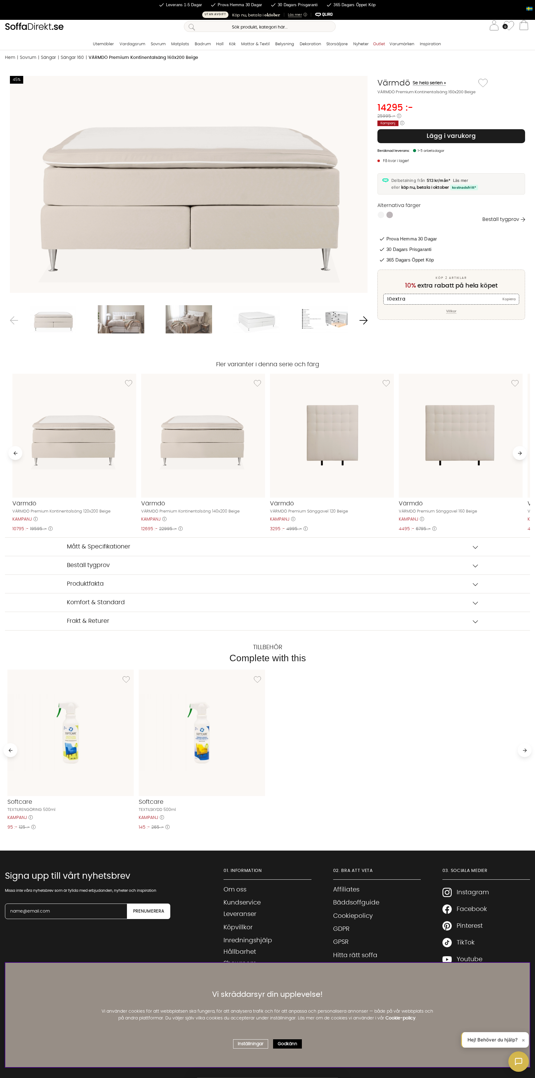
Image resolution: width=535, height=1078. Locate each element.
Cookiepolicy (353, 916)
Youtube (469, 959)
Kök (232, 44)
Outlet (379, 44)
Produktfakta (85, 584)
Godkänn (287, 1044)
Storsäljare (337, 44)
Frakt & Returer (88, 621)
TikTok (466, 942)
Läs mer (460, 180)
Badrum (203, 44)
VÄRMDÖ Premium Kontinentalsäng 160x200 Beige (143, 57)
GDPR (341, 929)
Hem (10, 57)
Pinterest (470, 926)
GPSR (341, 942)
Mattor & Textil (255, 44)
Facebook (472, 909)
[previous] (15, 453)
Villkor (451, 311)
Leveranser (240, 914)
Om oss (235, 890)
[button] (267, 15)
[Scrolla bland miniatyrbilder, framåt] (363, 320)
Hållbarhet (240, 952)
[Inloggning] (494, 26)
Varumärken (401, 44)
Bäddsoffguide (356, 903)
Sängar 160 (72, 57)
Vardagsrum (132, 44)
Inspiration (430, 44)
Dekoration (310, 44)
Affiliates (346, 890)
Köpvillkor (238, 927)
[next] (520, 453)
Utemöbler (103, 44)
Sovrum (158, 44)
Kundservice (242, 903)
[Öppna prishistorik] (399, 116)
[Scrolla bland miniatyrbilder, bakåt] (14, 320)
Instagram (473, 892)
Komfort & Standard (96, 602)
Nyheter (361, 44)
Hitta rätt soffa (355, 955)
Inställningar (250, 1044)
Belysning (284, 44)
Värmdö (411, 83)
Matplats (180, 44)
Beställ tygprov (500, 219)
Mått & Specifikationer (98, 547)
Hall (220, 44)
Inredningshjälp (248, 940)
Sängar (48, 57)
